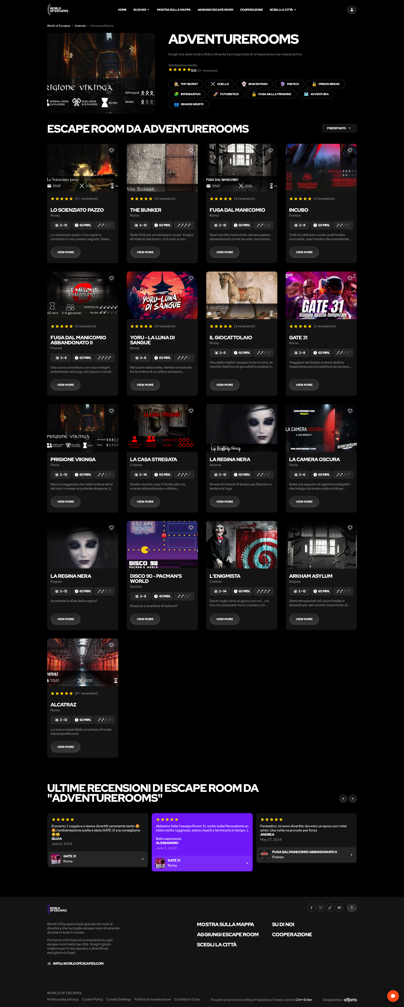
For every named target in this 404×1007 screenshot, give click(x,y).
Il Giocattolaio (231, 337)
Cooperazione (251, 9)
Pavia (54, 465)
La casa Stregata (153, 459)
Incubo (298, 210)
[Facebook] (311, 907)
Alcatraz (63, 704)
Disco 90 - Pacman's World (156, 578)
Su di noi (139, 10)
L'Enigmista (225, 576)
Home (122, 9)
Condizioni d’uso (187, 999)
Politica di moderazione (152, 999)
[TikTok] (330, 907)
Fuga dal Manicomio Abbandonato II (78, 340)
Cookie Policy (92, 999)
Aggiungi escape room (215, 9)
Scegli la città (281, 10)
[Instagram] (320, 907)
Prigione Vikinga (73, 459)
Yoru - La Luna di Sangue (152, 340)
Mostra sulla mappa (174, 9)
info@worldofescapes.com (78, 964)
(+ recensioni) (207, 70)
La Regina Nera (230, 459)
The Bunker (145, 210)
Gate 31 (298, 337)
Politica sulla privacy (62, 999)
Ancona (215, 465)
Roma (55, 215)
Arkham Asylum (311, 576)
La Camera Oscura (314, 459)
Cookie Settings (118, 999)
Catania (136, 465)
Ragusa (56, 581)
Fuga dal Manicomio (237, 210)
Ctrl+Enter (304, 1000)
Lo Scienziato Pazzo (77, 210)
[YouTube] (339, 907)
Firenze (295, 215)
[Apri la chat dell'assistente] (393, 996)
